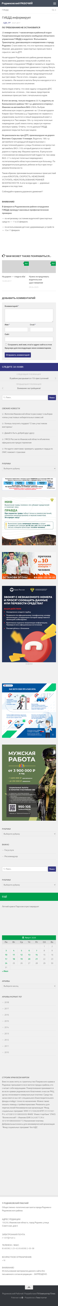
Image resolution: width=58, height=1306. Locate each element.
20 (29, 959)
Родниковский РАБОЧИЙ (17, 3)
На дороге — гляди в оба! (13, 276)
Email (33, 325)
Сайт (7, 334)
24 (6, 963)
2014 (6, 1027)
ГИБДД (5, 10)
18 (14, 959)
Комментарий (12, 306)
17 (6, 959)
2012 (6, 1040)
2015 (6, 1021)
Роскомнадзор (11, 856)
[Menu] (54, 3)
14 (36, 955)
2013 (6, 1033)
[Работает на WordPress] (22, 1298)
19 (21, 959)
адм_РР (7, 23)
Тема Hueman (41, 1298)
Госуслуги (9, 850)
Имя (7, 325)
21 (36, 959)
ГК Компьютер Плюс (46, 1293)
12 (21, 955)
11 (14, 955)
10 (6, 955)
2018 (6, 1002)
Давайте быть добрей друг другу (19, 433)
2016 (6, 1015)
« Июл (5, 971)
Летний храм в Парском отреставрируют (20, 906)
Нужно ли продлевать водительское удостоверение (39, 279)
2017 (6, 1008)
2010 (6, 1052)
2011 (6, 1046)
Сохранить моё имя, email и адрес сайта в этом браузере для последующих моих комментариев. (28, 346)
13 (29, 955)
